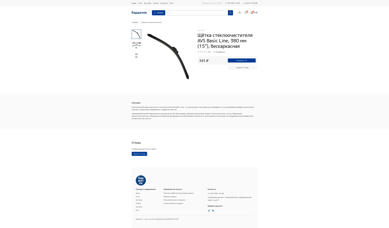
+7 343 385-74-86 (232, 3)
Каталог (160, 13)
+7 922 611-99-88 (250, 3)
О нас (140, 3)
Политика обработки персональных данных (179, 193)
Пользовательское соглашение (174, 200)
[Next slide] (190, 55)
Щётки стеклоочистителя (151, 22)
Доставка (147, 3)
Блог (171, 3)
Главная (135, 22)
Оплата (156, 3)
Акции (134, 3)
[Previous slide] (146, 55)
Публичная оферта (170, 197)
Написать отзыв (139, 154)
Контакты (164, 3)
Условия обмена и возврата (173, 203)
